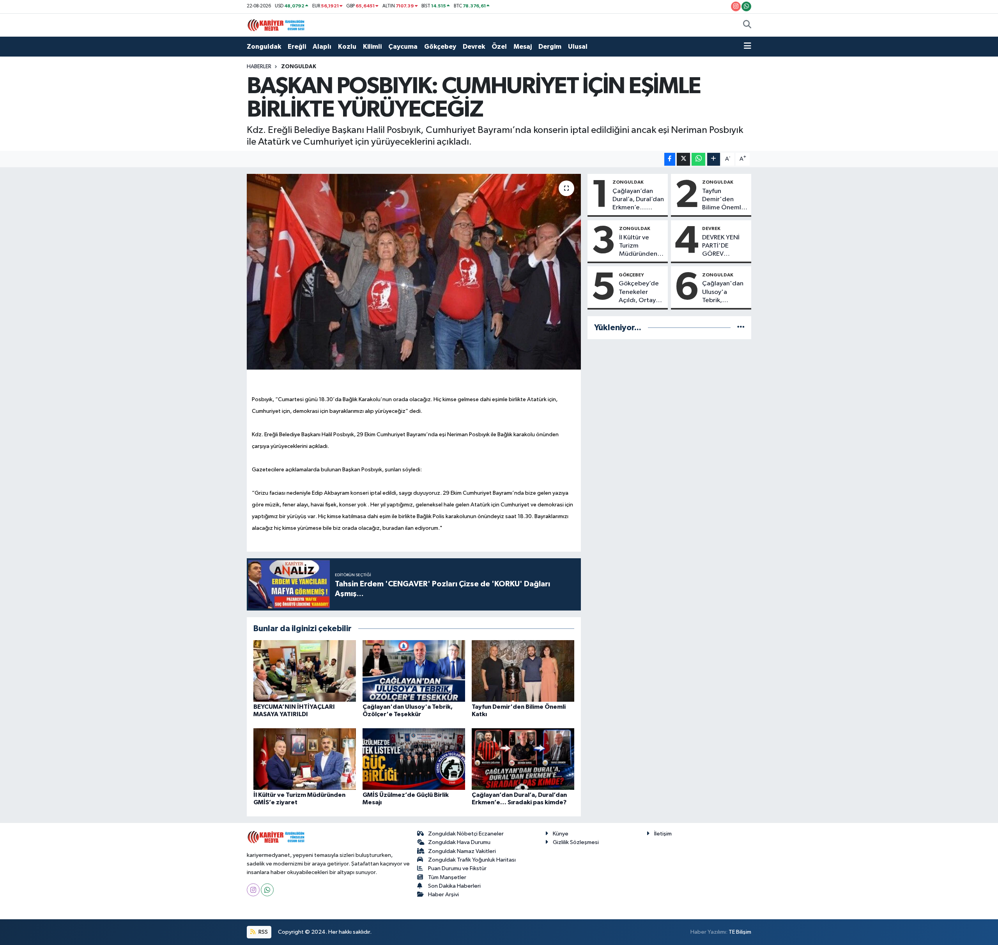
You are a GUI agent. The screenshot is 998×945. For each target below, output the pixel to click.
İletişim (663, 834)
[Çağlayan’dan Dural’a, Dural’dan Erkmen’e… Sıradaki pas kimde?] (523, 759)
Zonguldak (264, 46)
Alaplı (322, 46)
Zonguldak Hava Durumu (459, 842)
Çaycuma (403, 46)
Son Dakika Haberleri (454, 886)
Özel (499, 46)
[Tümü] (741, 327)
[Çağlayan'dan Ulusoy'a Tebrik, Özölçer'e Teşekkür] (414, 670)
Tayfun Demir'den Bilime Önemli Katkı (722, 200)
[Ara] (747, 25)
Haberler (259, 66)
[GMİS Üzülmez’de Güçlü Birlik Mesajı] (414, 759)
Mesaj (522, 46)
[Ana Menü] (747, 47)
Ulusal (577, 46)
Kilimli (372, 46)
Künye (560, 834)
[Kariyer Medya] (276, 24)
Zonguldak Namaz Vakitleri (462, 851)
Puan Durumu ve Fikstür (457, 868)
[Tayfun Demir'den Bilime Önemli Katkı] (523, 670)
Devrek (474, 46)
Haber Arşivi (443, 894)
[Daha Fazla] (713, 159)
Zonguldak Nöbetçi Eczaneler (466, 834)
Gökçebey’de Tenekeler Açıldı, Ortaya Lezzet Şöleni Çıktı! (639, 292)
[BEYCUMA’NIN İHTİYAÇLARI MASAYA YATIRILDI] (304, 670)
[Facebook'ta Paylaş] (669, 159)
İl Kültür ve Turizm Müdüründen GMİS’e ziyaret (640, 246)
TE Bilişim (740, 932)
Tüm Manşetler (447, 877)
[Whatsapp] (267, 889)
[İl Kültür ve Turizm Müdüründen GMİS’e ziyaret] (304, 759)
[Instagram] (253, 889)
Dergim (549, 46)
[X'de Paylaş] (683, 159)
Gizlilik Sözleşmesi (576, 842)
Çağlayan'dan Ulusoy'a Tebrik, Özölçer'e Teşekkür (722, 292)
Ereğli (297, 46)
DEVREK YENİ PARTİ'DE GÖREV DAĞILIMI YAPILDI (721, 246)
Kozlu (347, 46)
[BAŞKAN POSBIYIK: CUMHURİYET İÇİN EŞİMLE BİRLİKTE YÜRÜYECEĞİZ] (414, 272)
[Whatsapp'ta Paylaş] (698, 159)
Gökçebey (440, 46)
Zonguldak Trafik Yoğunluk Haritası (472, 860)
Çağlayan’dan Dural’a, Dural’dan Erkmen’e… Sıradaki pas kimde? (638, 200)
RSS (262, 932)
